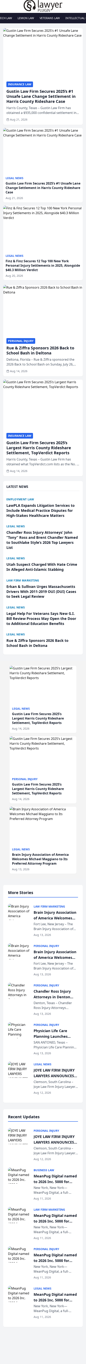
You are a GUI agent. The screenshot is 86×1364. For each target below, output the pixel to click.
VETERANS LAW (50, 18)
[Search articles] (5, 6)
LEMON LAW (26, 18)
